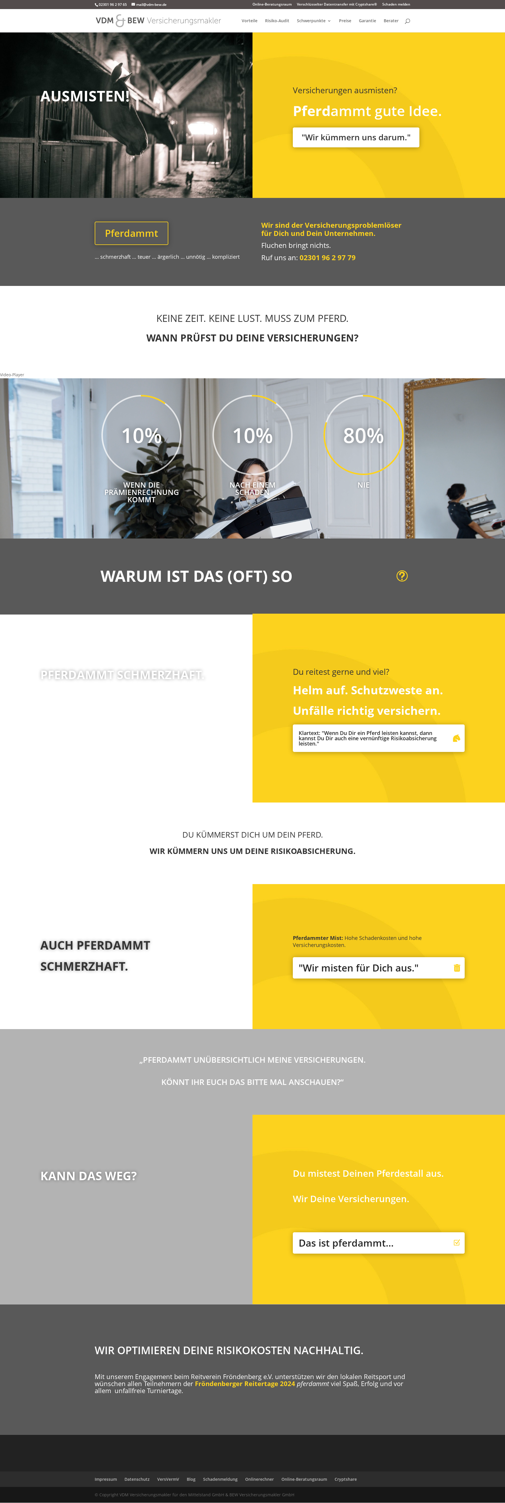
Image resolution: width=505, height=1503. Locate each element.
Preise (345, 21)
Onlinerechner (259, 1479)
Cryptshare (346, 1479)
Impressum (106, 1479)
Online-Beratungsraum (272, 5)
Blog (191, 1479)
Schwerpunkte (311, 21)
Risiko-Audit (277, 21)
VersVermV (168, 1479)
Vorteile (249, 21)
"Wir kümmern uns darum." (356, 137)
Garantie (367, 21)
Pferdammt (131, 233)
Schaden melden (396, 5)
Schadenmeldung (220, 1479)
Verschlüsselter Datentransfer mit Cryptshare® (337, 5)
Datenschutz (137, 1479)
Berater (391, 21)
